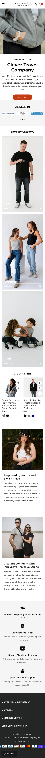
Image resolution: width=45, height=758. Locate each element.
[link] (22, 449)
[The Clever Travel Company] (23, 4)
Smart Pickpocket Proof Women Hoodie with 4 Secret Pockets (11, 404)
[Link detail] (22, 174)
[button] (20, 119)
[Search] (36, 4)
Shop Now (8, 209)
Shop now (22, 97)
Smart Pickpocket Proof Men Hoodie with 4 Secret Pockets (33, 404)
